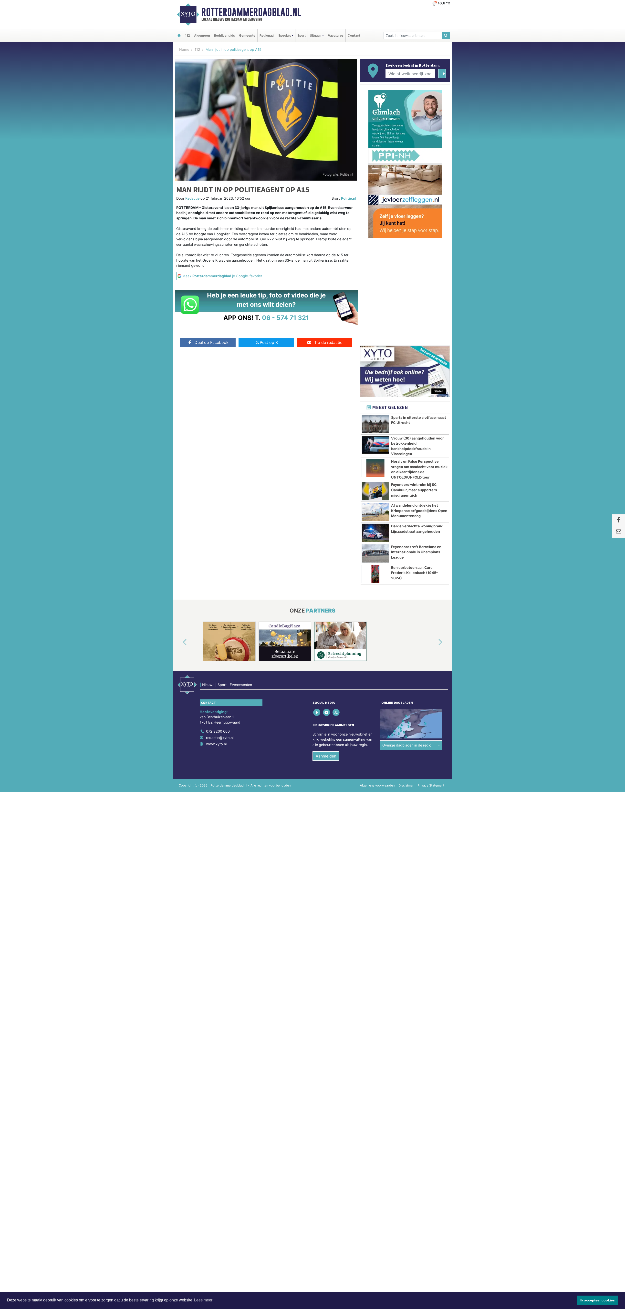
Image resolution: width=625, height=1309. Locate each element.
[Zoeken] (446, 35)
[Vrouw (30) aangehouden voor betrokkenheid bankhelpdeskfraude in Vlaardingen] (375, 445)
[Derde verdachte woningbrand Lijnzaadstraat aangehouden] (375, 532)
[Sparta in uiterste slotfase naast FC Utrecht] (375, 424)
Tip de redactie (328, 342)
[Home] (179, 35)
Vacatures (336, 35)
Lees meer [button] (203, 1300)
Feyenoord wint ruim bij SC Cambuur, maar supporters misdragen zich (414, 489)
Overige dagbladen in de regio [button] (406, 745)
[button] (179, 642)
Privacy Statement (430, 785)
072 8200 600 (218, 731)
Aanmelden (326, 756)
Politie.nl (348, 198)
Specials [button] (284, 35)
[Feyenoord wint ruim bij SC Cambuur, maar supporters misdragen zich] (375, 491)
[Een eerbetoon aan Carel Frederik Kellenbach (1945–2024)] (375, 574)
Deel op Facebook (212, 342)
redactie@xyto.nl (219, 738)
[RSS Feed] (336, 712)
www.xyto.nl (216, 744)
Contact (354, 35)
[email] (618, 532)
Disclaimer (406, 785)
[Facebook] (317, 712)
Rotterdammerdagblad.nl (251, 12)
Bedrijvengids (224, 35)
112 (187, 35)
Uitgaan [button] (315, 35)
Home (184, 49)
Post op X (269, 342)
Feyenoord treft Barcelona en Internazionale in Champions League (416, 552)
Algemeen (202, 35)
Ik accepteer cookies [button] (597, 1300)
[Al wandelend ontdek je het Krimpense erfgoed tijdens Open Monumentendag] (375, 512)
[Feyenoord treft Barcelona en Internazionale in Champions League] (375, 553)
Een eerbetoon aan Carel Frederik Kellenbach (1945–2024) (414, 572)
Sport (301, 35)
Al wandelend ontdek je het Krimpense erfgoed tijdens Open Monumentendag (419, 510)
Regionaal (267, 35)
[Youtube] (327, 712)
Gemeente (247, 35)
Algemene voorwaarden (377, 785)
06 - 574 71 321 (285, 317)
